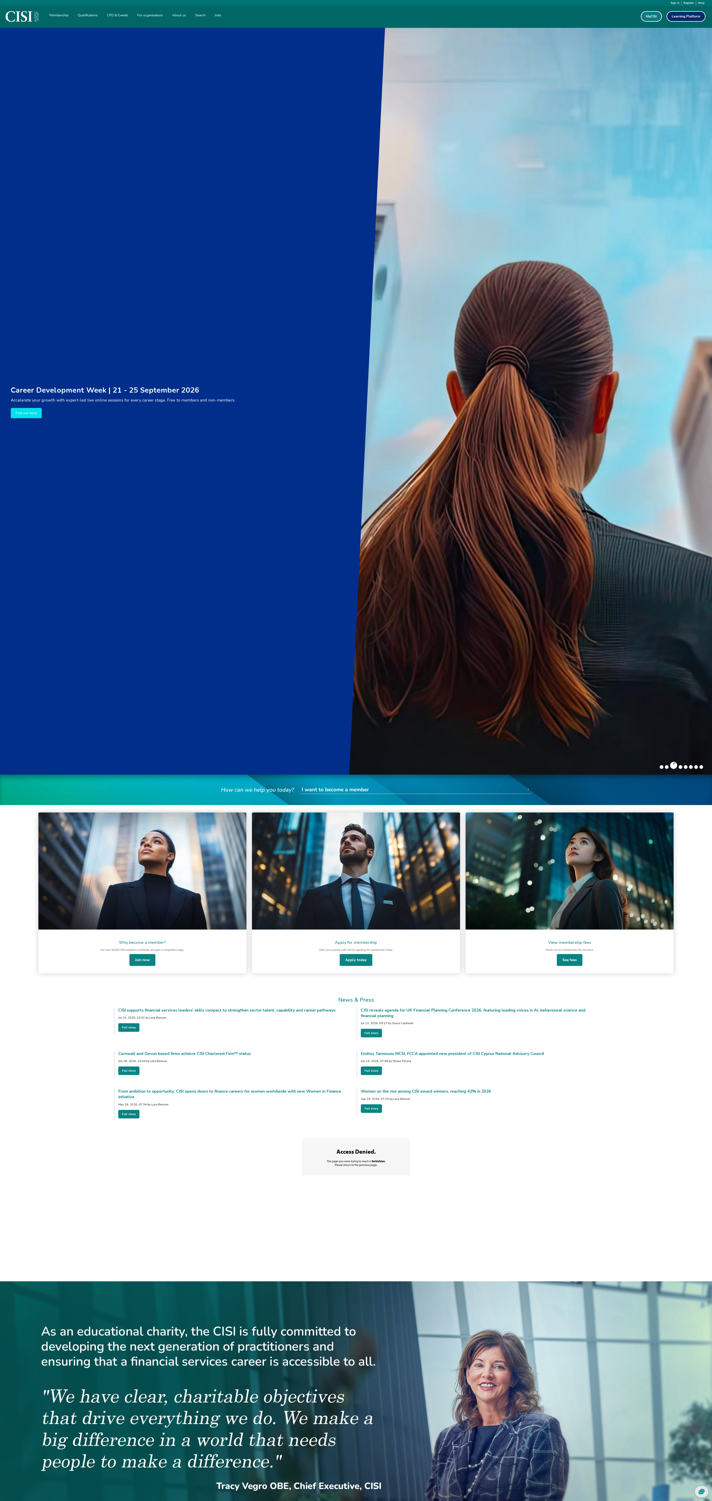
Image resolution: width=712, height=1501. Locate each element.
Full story (129, 1027)
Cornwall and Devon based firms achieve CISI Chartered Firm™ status (184, 1053)
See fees (569, 959)
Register (688, 3)
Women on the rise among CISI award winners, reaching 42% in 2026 (426, 1091)
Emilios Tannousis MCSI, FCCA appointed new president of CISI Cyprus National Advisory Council (452, 1053)
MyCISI (651, 16)
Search (200, 15)
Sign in (675, 3)
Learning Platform (686, 16)
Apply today (356, 959)
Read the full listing (30, 413)
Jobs (218, 15)
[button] (661, 767)
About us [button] (179, 15)
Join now (142, 959)
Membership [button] (58, 15)
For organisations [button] (150, 15)
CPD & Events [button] (117, 15)
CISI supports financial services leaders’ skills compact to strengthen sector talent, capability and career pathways (227, 1010)
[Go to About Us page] (356, 1423)
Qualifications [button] (88, 15)
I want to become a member (335, 789)
